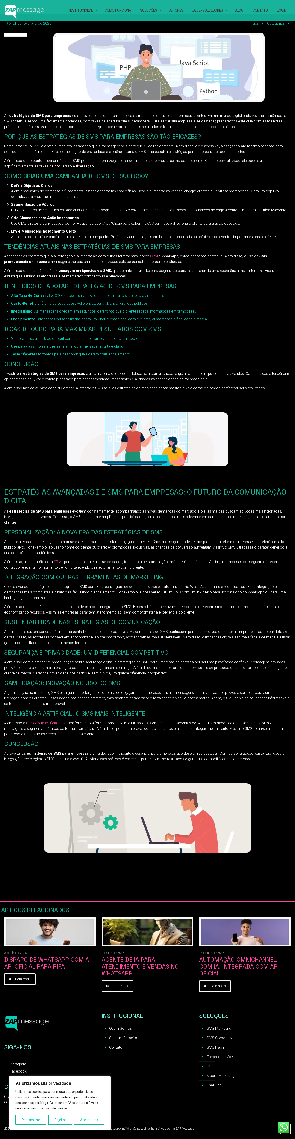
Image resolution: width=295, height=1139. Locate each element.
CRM (154, 256)
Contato (115, 1047)
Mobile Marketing (220, 1075)
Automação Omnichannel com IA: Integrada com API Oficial (239, 966)
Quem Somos (120, 1028)
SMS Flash (215, 1047)
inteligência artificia (41, 723)
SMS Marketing (219, 1028)
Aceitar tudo (89, 1120)
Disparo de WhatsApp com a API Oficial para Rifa (46, 963)
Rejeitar (60, 1120)
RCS (210, 1066)
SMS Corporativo (221, 1038)
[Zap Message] (25, 10)
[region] (60, 1103)
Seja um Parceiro (123, 1038)
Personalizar (31, 1120)
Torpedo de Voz (220, 1057)
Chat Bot (214, 1085)
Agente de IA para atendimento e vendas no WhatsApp (140, 966)
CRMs (58, 562)
